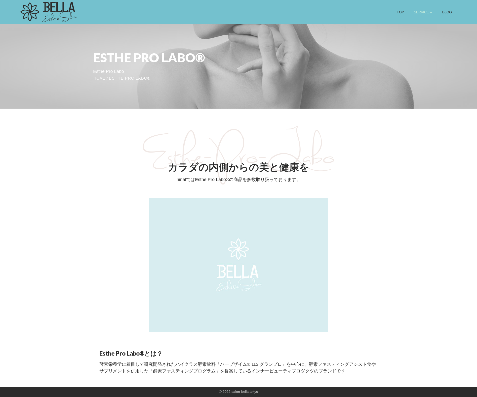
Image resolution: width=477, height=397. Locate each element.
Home (99, 78)
